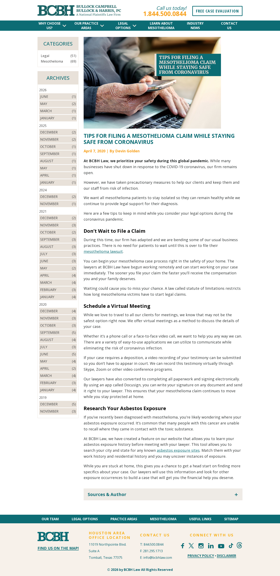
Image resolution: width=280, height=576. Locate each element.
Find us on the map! (58, 548)
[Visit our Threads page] (239, 545)
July (43, 254)
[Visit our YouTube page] (221, 546)
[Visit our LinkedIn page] (211, 545)
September (49, 154)
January (47, 118)
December (49, 132)
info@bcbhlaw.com (157, 557)
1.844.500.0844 (164, 13)
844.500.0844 (153, 544)
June (44, 96)
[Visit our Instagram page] (201, 545)
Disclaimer (226, 555)
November (49, 139)
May (43, 104)
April (44, 175)
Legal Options (85, 519)
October (48, 146)
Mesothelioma (52, 61)
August (46, 161)
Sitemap (231, 519)
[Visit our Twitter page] (191, 545)
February (48, 289)
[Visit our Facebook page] (182, 545)
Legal (45, 56)
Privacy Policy (201, 555)
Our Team (50, 519)
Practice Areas (123, 519)
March (46, 111)
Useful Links (200, 519)
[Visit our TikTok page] (230, 543)
